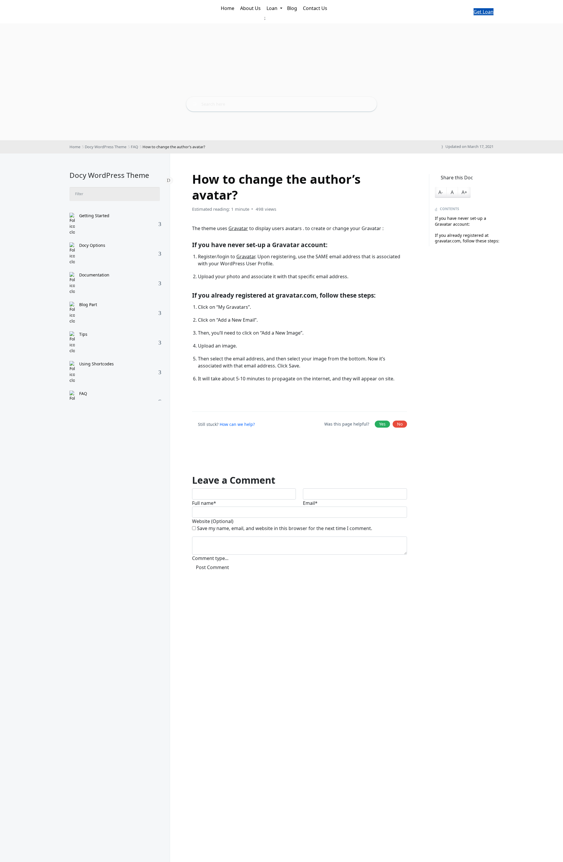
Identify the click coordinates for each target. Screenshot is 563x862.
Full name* (204, 503)
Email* (310, 503)
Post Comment (212, 567)
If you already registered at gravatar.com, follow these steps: (467, 238)
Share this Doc (457, 177)
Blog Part (88, 304)
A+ (464, 192)
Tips (83, 334)
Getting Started (94, 215)
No (400, 424)
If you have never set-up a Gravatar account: (460, 221)
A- (440, 192)
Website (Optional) (212, 521)
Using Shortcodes (96, 364)
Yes (382, 424)
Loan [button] (273, 8)
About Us (251, 8)
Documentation (94, 275)
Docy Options (92, 245)
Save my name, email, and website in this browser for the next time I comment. (284, 528)
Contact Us (315, 8)
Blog (292, 8)
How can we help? (237, 424)
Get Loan (484, 12)
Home (228, 8)
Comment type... (210, 558)
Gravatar (238, 228)
